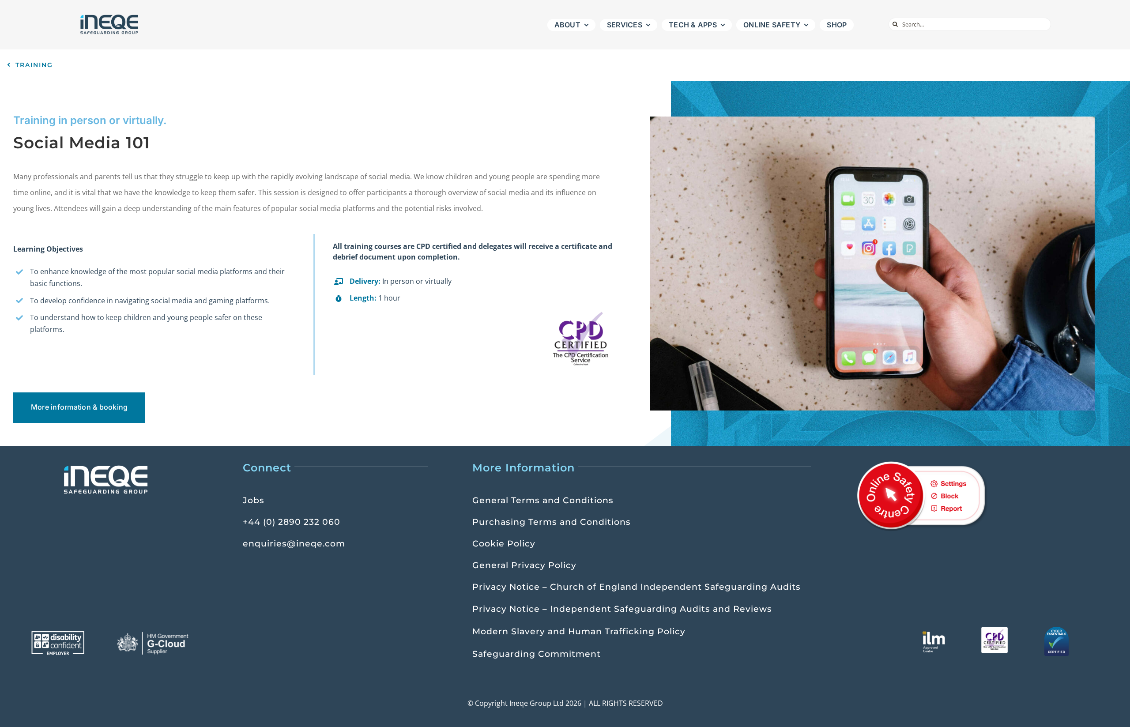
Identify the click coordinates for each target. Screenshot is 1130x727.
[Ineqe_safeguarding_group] (109, 17)
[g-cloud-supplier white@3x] (154, 635)
